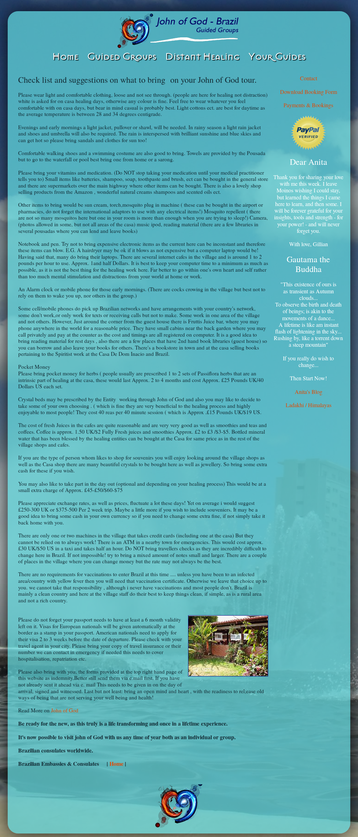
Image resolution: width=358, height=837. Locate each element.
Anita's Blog (308, 391)
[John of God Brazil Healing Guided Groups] (179, 30)
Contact (308, 78)
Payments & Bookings (308, 105)
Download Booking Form (308, 91)
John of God (64, 710)
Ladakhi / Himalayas (308, 405)
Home (117, 763)
